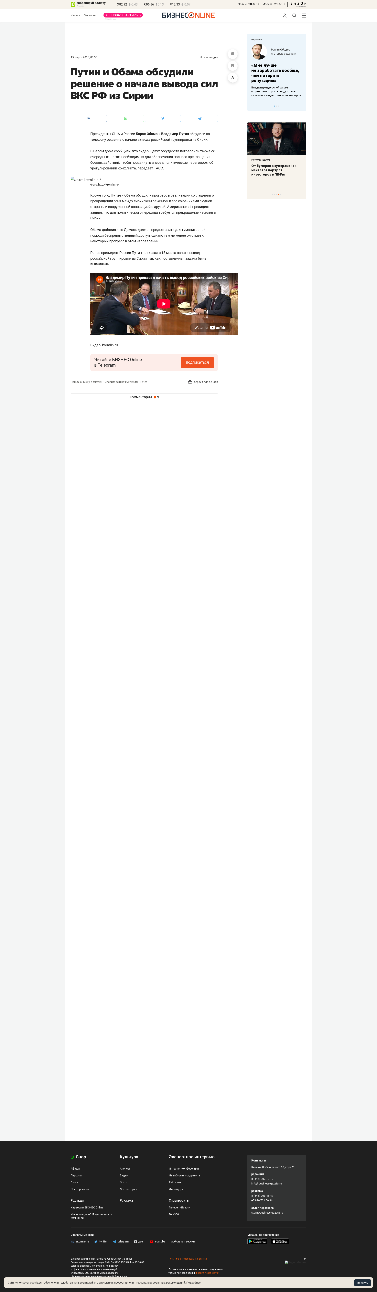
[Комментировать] (233, 54)
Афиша (75, 1168)
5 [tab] (280, 194)
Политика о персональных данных (187, 1258)
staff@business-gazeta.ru (267, 1212)
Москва (268, 4)
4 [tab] (278, 194)
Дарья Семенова (282, 49)
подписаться (197, 362)
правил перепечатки (207, 1273)
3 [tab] (278, 106)
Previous (253, 106)
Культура (129, 1156)
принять (362, 1282)
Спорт (81, 1156)
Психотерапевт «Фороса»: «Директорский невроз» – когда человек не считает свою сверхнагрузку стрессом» (273, 174)
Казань (75, 15)
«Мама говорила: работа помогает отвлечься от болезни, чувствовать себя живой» (276, 73)
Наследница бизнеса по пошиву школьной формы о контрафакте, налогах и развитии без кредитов (273, 91)
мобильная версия (183, 1241)
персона (256, 39)
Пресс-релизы (80, 1189)
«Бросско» (278, 53)
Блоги (74, 1182)
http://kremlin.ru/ (108, 184)
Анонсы (125, 1168)
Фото (123, 1182)
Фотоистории (128, 1189)
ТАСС (158, 168)
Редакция (78, 1200)
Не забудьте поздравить (184, 1175)
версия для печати (205, 381)
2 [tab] (276, 106)
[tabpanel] (276, 70)
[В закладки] (233, 66)
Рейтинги (175, 1182)
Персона (76, 1175)
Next (302, 106)
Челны (242, 4)
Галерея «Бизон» (179, 1207)
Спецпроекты (179, 1200)
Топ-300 (174, 1214)
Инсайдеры (176, 1189)
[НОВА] (123, 16)
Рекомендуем (260, 159)
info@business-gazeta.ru (266, 1183)
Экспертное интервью (192, 1156)
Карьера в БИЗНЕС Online (87, 1207)
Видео (124, 1175)
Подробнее (193, 1282)
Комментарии (144, 397)
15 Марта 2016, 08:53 (84, 57)
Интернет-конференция (184, 1168)
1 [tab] (274, 106)
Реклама (126, 1200)
